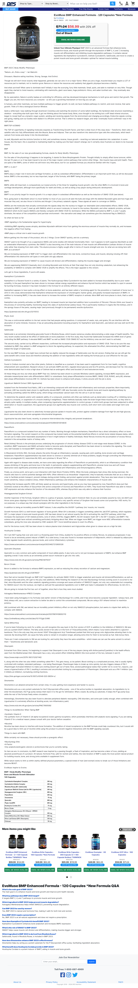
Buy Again (10, 9)
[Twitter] (75, 976)
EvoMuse (60, 18)
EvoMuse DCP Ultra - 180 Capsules (122, 853)
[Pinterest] (69, 976)
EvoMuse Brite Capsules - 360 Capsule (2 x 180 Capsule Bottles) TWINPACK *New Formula (69, 855)
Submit (92, 962)
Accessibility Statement (86, 982)
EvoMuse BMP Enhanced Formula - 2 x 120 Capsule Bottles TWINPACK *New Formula (16, 855)
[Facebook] (63, 976)
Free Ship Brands (86, 9)
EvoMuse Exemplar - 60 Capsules (95, 853)
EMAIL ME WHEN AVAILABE (73, 40)
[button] (3, 4)
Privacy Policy (52, 982)
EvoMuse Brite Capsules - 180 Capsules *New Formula (43, 853)
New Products (68, 9)
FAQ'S (120, 982)
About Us (17, 982)
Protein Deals (103, 9)
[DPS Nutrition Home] (11, 4)
